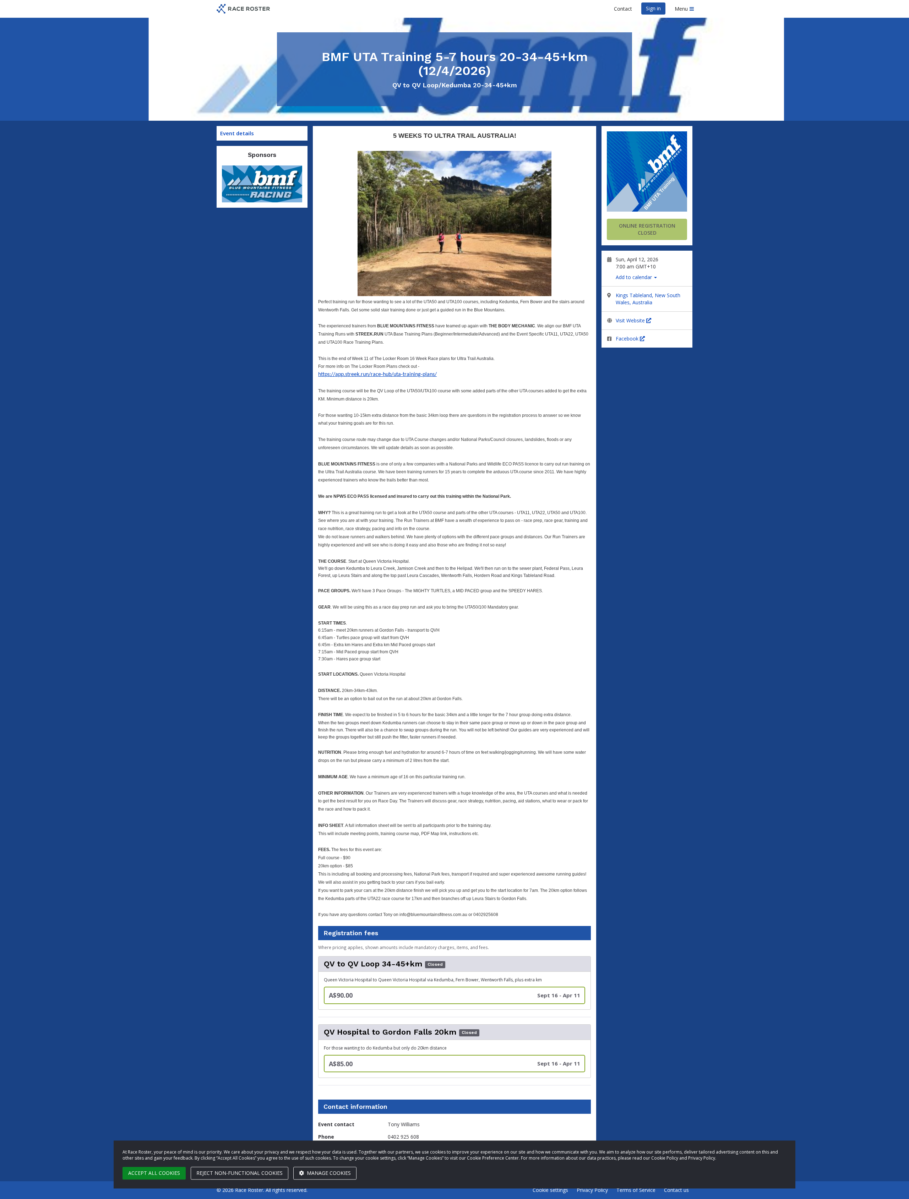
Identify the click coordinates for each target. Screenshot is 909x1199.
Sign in (653, 8)
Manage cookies (328, 1173)
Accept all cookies (154, 1173)
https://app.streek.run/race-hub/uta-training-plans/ (377, 374)
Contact (623, 8)
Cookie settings (550, 1190)
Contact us (676, 1190)
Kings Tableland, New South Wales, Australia (648, 299)
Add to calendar (634, 277)
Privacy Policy (592, 1190)
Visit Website (631, 320)
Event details (237, 133)
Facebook (628, 338)
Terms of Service (635, 1190)
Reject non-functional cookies (239, 1173)
